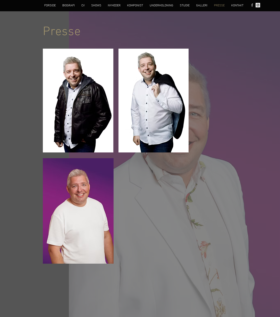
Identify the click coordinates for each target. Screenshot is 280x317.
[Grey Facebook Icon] (252, 5)
